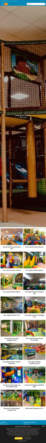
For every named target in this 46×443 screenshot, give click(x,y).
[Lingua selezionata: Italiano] (44, 1)
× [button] (44, 426)
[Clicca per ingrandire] (12, 236)
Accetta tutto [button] (18, 438)
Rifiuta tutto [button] (27, 438)
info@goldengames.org (5, 1)
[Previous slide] (2, 238)
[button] (22, 441)
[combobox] (43, 426)
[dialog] (23, 434)
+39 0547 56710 (14, 1)
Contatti (40, 1)
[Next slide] (20, 238)
